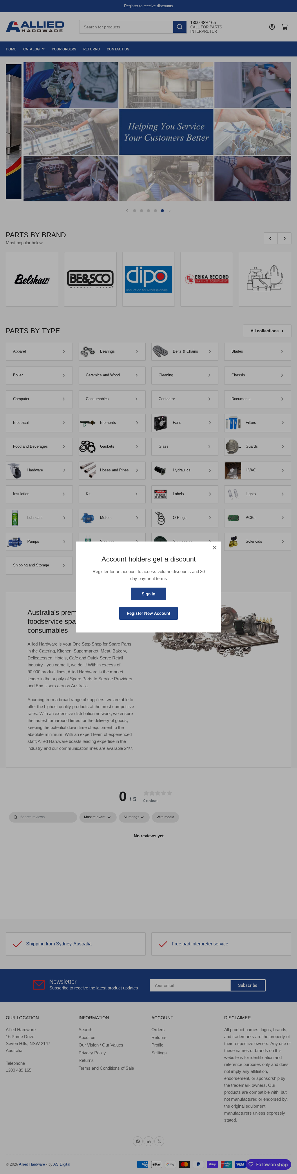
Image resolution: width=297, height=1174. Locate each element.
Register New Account (148, 613)
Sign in (148, 594)
